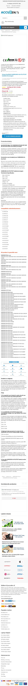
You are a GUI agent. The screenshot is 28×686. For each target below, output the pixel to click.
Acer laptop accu (4, 626)
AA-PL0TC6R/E (5, 236)
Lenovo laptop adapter (6, 647)
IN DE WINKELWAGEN (13, 136)
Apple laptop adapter (5, 637)
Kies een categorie (9, 27)
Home (2, 30)
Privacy (2, 668)
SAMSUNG (8, 100)
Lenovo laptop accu (5, 614)
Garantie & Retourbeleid (6, 661)
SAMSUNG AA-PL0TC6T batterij (9, 31)
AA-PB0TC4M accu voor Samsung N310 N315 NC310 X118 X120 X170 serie (13, 494)
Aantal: (3, 133)
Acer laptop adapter (5, 635)
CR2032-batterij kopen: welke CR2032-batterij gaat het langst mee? (12, 529)
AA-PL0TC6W (5, 242)
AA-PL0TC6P (5, 232)
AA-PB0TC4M (5, 215)
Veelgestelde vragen (5, 663)
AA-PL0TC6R (5, 234)
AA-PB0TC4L (5, 213)
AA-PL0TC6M (5, 228)
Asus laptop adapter (5, 641)
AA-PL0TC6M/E (5, 230)
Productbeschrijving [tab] (6, 141)
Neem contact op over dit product (9, 71)
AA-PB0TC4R (5, 217)
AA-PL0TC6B (5, 224)
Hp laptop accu (4, 612)
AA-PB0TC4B (5, 211)
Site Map (3, 674)
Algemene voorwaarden (6, 670)
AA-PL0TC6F (5, 248)
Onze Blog (3, 676)
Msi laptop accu (4, 620)
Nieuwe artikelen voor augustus (13, 7)
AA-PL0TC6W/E (22, 186)
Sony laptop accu (4, 616)
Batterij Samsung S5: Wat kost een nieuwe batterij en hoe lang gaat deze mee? (13, 542)
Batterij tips (3, 665)
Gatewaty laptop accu (5, 622)
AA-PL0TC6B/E (5, 226)
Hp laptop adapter (5, 645)
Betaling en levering (5, 659)
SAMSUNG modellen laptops (18, 148)
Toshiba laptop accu (5, 629)
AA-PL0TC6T (17, 108)
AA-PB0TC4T (5, 219)
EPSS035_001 (12, 106)
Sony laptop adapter (5, 649)
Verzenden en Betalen (16, 5)
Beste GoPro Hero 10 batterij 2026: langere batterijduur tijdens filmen (13, 555)
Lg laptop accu (4, 624)
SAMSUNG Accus (15, 30)
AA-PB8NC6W (5, 222)
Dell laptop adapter (5, 639)
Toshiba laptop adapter (6, 651)
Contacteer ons (4, 672)
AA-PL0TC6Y (5, 246)
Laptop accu (7, 30)
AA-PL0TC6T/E (5, 240)
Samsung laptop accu (5, 618)
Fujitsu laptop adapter (5, 643)
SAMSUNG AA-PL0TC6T (9, 203)
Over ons (8, 5)
